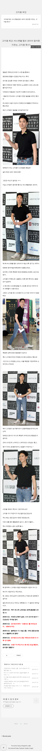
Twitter (17, 748)
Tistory (19, 745)
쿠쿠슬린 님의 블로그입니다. (12, 702)
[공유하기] (9, 655)
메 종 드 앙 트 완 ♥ (10, 699)
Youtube (27, 748)
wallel (29, 745)
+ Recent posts (6, 736)
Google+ (31, 748)
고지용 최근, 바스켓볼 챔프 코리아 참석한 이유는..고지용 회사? (20, 20)
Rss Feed (10, 748)
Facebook (21, 748)
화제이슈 (7, 664)
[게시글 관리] (11, 655)
